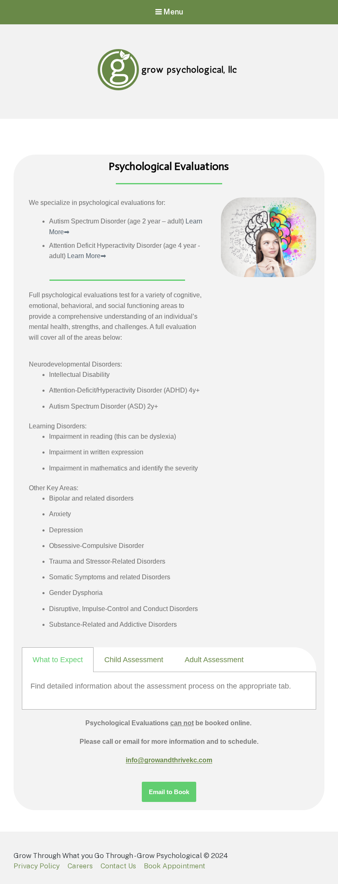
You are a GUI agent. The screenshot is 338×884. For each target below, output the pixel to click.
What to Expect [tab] (58, 660)
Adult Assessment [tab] (214, 660)
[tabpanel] (169, 691)
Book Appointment (174, 866)
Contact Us (118, 866)
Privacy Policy (37, 866)
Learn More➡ (86, 255)
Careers (80, 866)
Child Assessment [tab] (133, 660)
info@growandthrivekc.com (169, 760)
